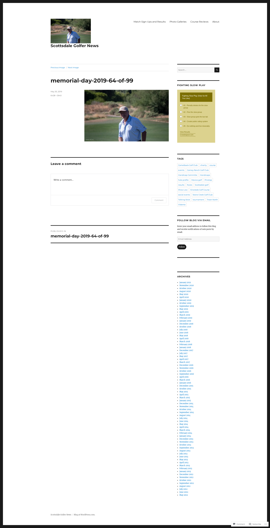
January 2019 (185, 321)
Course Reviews (199, 21)
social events (184, 195)
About (215, 21)
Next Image (73, 67)
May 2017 (183, 356)
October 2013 (185, 445)
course (213, 165)
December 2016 (186, 365)
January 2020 (185, 300)
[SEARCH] (216, 69)
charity (203, 165)
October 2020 (185, 288)
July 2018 (183, 330)
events (181, 170)
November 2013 (186, 442)
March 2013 (184, 465)
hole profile (183, 180)
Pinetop (208, 180)
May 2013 (183, 459)
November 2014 (186, 406)
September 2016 (186, 374)
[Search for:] (195, 70)
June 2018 (183, 332)
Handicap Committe (187, 175)
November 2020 (186, 285)
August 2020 (185, 291)
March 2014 (184, 430)
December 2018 (186, 324)
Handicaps (205, 175)
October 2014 (185, 409)
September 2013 (186, 448)
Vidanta (181, 204)
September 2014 (186, 412)
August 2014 (184, 415)
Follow (182, 247)
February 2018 (185, 344)
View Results (185, 132)
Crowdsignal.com (186, 135)
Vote (208, 135)
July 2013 (183, 454)
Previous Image (58, 67)
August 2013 (184, 451)
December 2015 (186, 386)
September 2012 (186, 483)
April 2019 (184, 312)
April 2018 (183, 338)
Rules (189, 185)
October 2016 (185, 371)
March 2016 (184, 380)
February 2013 (185, 468)
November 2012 (186, 477)
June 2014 (183, 421)
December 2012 (186, 474)
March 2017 (184, 362)
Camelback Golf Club (188, 165)
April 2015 (183, 394)
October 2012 (185, 480)
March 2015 (184, 397)
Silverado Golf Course (200, 190)
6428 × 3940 (56, 95)
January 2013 (185, 471)
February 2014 (185, 433)
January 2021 (185, 282)
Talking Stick (184, 199)
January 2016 (185, 383)
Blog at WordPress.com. (84, 515)
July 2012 (183, 489)
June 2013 (183, 456)
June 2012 (183, 492)
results (181, 185)
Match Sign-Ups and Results (150, 21)
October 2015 (185, 389)
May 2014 (183, 424)
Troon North (212, 199)
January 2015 (185, 400)
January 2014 (185, 436)
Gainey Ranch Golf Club (198, 170)
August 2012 (184, 486)
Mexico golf (196, 180)
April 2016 (184, 377)
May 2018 (183, 335)
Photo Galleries (178, 21)
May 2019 (183, 309)
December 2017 (186, 350)
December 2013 (186, 439)
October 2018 (185, 327)
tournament (198, 199)
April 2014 (183, 427)
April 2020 (184, 297)
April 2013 (183, 462)
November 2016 (186, 368)
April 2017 (183, 359)
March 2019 (184, 315)
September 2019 (186, 306)
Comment (159, 200)
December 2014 (186, 403)
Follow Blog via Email (194, 220)
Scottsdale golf (201, 185)
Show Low (182, 190)
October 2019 (185, 303)
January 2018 (185, 347)
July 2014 (183, 418)
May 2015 (183, 392)
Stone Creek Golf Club (203, 195)
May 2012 (183, 495)
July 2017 (183, 353)
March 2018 (184, 341)
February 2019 (185, 318)
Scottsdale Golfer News (75, 45)
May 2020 (183, 294)
